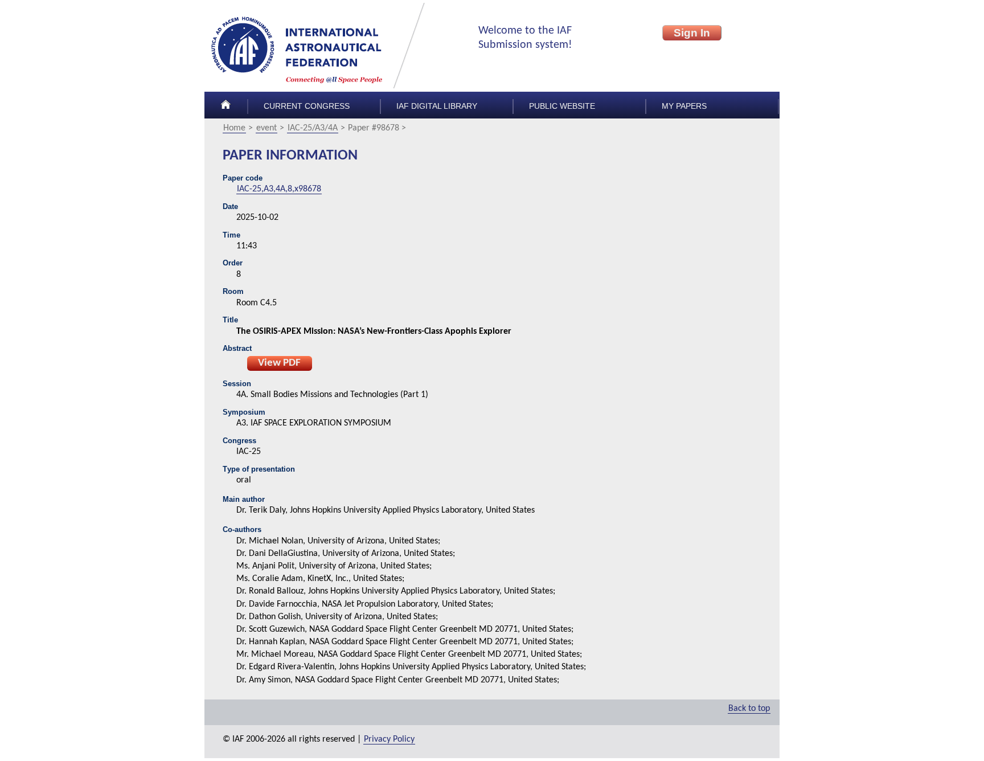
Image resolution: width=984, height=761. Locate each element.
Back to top (749, 708)
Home (234, 128)
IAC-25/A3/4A (313, 128)
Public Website (562, 106)
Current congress (307, 106)
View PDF (279, 363)
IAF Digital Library (436, 106)
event (266, 128)
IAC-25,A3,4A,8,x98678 (279, 189)
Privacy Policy (389, 739)
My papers (684, 106)
